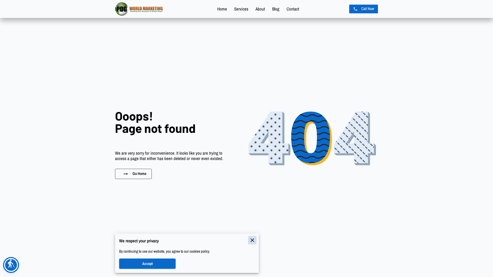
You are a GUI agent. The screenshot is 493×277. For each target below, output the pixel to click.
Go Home (139, 173)
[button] (11, 265)
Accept (147, 263)
